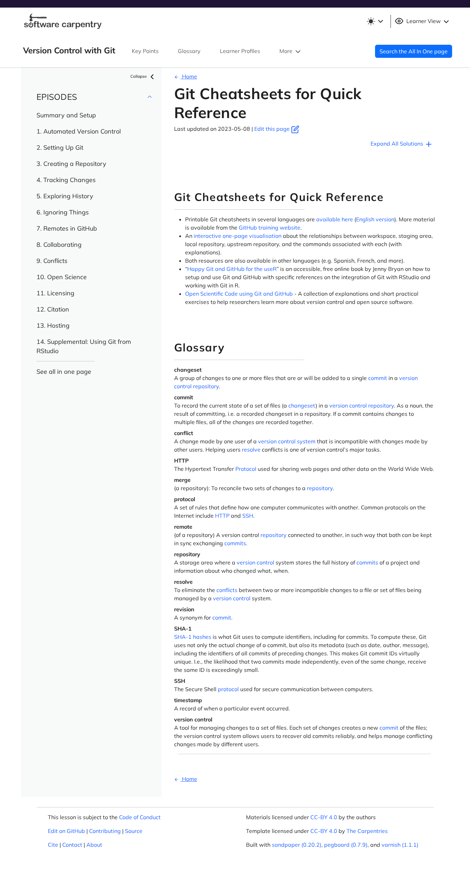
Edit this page (272, 128)
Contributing (105, 830)
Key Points (145, 50)
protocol (228, 689)
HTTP (222, 515)
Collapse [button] (139, 76)
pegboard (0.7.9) (345, 844)
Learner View (423, 21)
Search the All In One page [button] (414, 51)
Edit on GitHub (66, 830)
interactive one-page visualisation (237, 235)
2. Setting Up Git (59, 147)
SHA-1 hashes (192, 636)
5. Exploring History (64, 196)
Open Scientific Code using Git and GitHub (239, 293)
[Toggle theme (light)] (374, 21)
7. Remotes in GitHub (66, 228)
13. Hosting (53, 325)
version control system (287, 441)
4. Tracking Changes (66, 180)
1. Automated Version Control (78, 131)
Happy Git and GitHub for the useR (232, 268)
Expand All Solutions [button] (398, 143)
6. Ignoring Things (62, 212)
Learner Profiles (240, 50)
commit (377, 377)
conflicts (226, 590)
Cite (53, 844)
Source (133, 830)
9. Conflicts (51, 261)
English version (375, 219)
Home (189, 76)
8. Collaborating (59, 245)
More (286, 50)
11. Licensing (55, 293)
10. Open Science (61, 277)
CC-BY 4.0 (323, 817)
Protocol (245, 468)
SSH (247, 515)
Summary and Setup (66, 115)
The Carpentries (367, 830)
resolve (251, 449)
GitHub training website (269, 227)
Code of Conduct (140, 817)
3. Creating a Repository (71, 164)
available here (334, 219)
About (94, 844)
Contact (72, 844)
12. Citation (52, 309)
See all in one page (63, 372)
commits (235, 543)
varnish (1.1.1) (400, 844)
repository (206, 386)
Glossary (189, 50)
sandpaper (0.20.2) (296, 844)
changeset (302, 405)
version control (348, 405)
